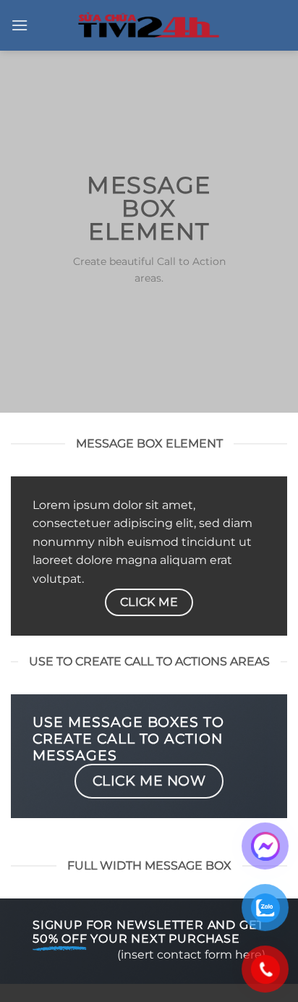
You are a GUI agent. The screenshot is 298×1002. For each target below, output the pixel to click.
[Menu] (19, 25)
